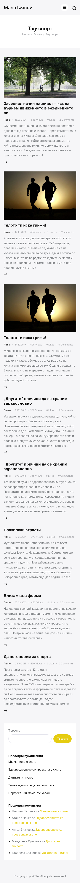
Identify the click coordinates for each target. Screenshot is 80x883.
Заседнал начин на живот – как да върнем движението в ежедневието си (38, 108)
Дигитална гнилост (21, 777)
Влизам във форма (22, 595)
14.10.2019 (20, 232)
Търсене (14, 730)
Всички (37, 34)
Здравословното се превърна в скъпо (34, 769)
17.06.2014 (21, 536)
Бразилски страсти (22, 530)
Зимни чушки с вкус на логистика (31, 785)
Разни (7, 119)
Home (26, 34)
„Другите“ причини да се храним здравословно (35, 401)
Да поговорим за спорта (27, 656)
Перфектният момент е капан (29, 793)
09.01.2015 (20, 410)
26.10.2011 (20, 663)
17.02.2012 (21, 602)
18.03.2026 (21, 119)
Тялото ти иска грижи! (25, 225)
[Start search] (74, 8)
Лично (7, 410)
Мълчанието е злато (22, 762)
